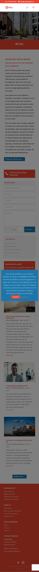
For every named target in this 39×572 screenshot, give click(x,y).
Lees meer (24, 297)
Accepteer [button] (15, 297)
